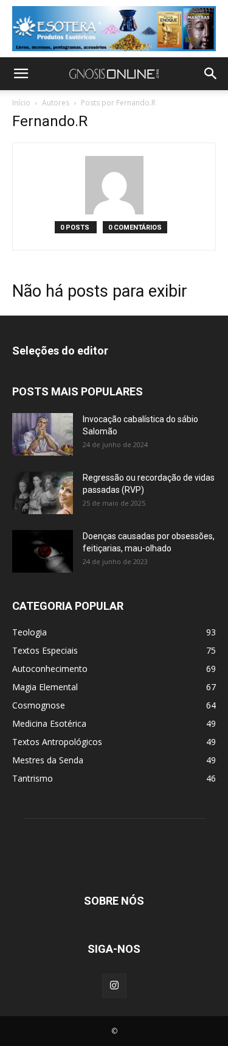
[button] (20, 73)
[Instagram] (114, 986)
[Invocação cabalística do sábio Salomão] (42, 434)
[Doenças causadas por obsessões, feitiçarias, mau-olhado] (42, 551)
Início (21, 102)
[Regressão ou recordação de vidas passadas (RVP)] (42, 493)
